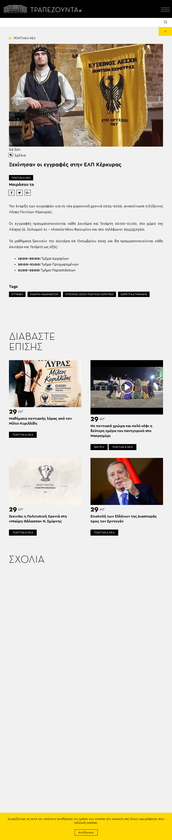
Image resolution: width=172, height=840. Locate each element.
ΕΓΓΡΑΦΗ (17, 294)
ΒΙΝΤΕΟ (99, 447)
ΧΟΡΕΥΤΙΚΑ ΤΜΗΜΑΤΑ (133, 294)
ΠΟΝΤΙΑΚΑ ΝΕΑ (21, 177)
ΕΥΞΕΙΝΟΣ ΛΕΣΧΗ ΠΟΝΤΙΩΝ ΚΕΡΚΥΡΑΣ (89, 294)
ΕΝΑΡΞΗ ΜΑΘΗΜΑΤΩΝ (44, 294)
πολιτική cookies (85, 822)
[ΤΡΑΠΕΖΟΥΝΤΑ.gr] (44, 9)
